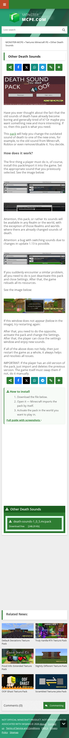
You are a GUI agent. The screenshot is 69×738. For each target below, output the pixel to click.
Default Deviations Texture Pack (16, 642)
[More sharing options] (58, 67)
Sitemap (14, 732)
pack (13, 134)
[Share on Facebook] (18, 67)
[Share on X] (26, 67)
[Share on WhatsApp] (34, 67)
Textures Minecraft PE (36, 42)
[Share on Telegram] (42, 67)
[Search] (63, 29)
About (43, 724)
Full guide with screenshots (24, 420)
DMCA (45, 728)
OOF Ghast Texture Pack (14, 691)
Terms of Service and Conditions (23, 728)
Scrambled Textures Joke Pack (51, 691)
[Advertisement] (34, 464)
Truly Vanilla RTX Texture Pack (51, 640)
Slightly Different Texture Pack (51, 666)
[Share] (10, 67)
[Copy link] (50, 67)
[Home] (34, 18)
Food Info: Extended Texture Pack (17, 667)
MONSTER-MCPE (14, 42)
